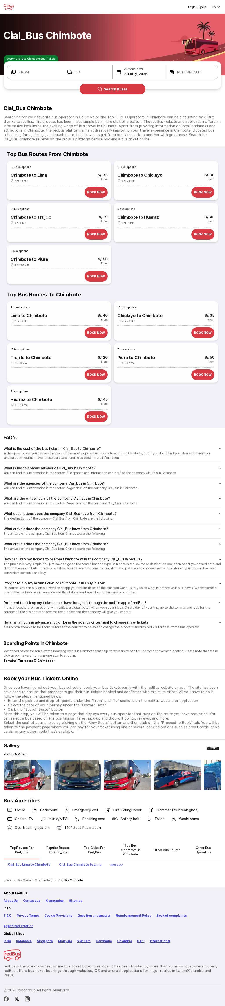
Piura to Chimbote (136, 357)
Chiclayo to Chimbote (139, 315)
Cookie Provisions (58, 915)
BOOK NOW (96, 192)
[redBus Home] (9, 7)
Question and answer (94, 915)
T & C (7, 915)
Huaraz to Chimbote (31, 399)
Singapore (45, 941)
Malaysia (65, 941)
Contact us (32, 900)
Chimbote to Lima (29, 175)
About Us (11, 900)
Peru (140, 941)
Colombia (124, 941)
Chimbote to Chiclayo (139, 175)
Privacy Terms (28, 915)
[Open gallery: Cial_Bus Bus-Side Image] (127, 775)
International (160, 941)
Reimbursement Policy (133, 915)
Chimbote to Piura (29, 259)
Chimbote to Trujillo (31, 217)
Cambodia (104, 941)
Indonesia (23, 941)
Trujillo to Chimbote (31, 357)
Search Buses (116, 89)
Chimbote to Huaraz (138, 217)
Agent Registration (18, 926)
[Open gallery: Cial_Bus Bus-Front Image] (27, 775)
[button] (33, 72)
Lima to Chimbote (29, 315)
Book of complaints (172, 915)
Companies (55, 900)
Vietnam (84, 941)
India (7, 941)
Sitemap (75, 900)
